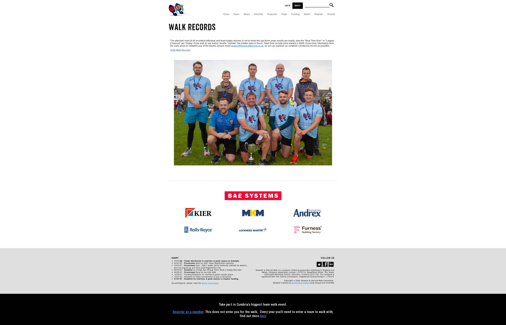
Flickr (331, 264)
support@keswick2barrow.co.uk (247, 46)
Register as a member (188, 312)
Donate (298, 6)
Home (226, 14)
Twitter (319, 264)
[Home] (177, 8)
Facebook (325, 264)
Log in (287, 6)
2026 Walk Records (180, 50)
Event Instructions (210, 283)
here (263, 316)
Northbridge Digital (300, 282)
